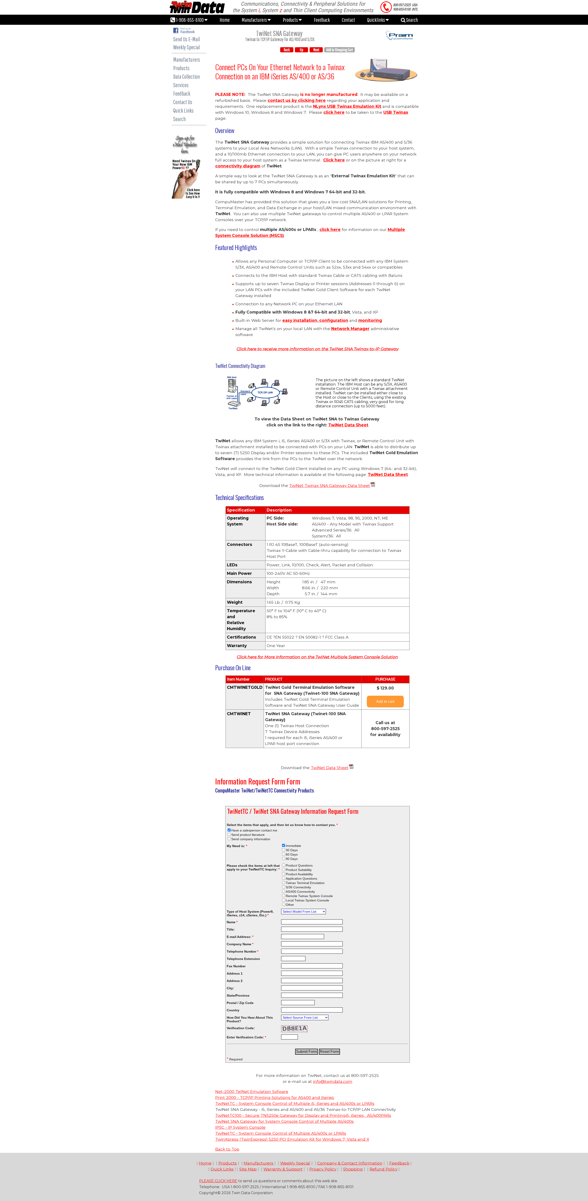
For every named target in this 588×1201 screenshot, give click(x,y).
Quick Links (183, 110)
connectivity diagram (237, 166)
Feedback (322, 20)
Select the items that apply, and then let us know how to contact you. (282, 825)
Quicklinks (376, 20)
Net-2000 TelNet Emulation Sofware (251, 1091)
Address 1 (235, 973)
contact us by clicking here (297, 100)
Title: (231, 929)
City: (230, 988)
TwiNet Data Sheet (348, 425)
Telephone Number (242, 951)
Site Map (248, 1169)
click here (334, 112)
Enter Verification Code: (246, 1037)
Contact (348, 20)
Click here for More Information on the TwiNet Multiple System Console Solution (317, 656)
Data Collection (186, 76)
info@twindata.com (332, 1081)
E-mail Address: (240, 937)
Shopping (353, 1169)
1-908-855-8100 (189, 20)
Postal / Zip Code (240, 1003)
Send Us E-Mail (186, 39)
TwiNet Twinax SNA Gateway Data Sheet (329, 485)
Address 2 (235, 981)
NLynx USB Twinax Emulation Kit (347, 106)
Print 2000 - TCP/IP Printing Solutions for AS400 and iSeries (274, 1097)
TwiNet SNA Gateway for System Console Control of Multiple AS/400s (284, 1121)
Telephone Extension (243, 959)
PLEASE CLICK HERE (218, 1181)
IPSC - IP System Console (240, 1127)
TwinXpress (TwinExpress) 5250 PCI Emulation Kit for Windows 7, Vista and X (292, 1139)
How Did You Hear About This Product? (250, 1019)
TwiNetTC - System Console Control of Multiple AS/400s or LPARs (280, 1133)
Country (233, 1010)
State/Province (238, 995)
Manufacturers (255, 20)
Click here (334, 160)
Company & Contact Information (349, 1163)
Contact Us (182, 102)
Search (411, 20)
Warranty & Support (282, 1169)
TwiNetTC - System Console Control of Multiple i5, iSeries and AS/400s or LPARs (294, 1103)
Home (225, 20)
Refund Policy (383, 1169)
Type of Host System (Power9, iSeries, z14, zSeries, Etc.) (250, 913)
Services (181, 85)
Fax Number (236, 966)
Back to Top (227, 1149)
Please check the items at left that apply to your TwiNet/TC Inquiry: (253, 867)
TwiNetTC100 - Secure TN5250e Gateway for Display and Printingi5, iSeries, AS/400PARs (303, 1115)
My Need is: (237, 846)
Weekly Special (186, 47)
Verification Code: (241, 1028)
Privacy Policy (322, 1169)
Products (291, 20)
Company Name (240, 944)
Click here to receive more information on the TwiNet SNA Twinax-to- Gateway (318, 348)
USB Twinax (395, 112)
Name (232, 922)
